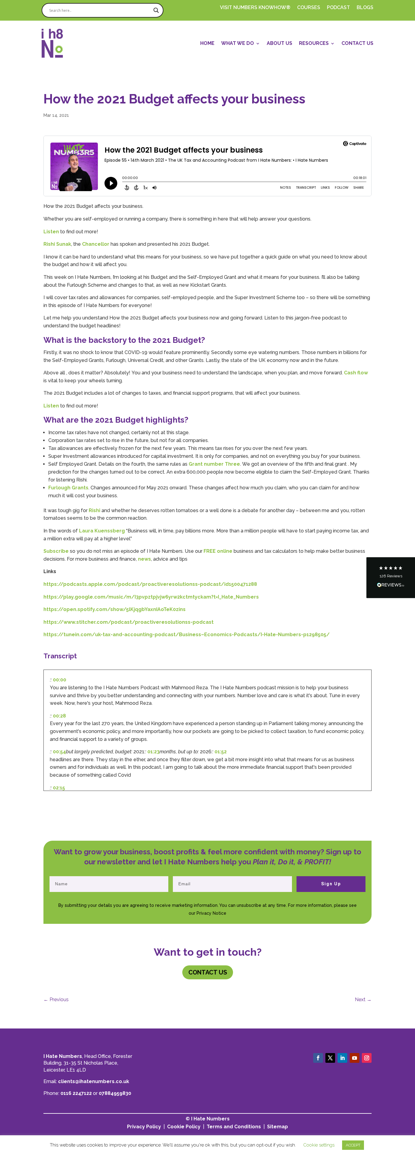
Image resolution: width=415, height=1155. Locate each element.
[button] (390, 577)
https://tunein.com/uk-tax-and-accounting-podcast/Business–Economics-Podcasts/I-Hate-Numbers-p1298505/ (186, 634)
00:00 (59, 680)
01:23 (153, 752)
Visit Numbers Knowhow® (255, 7)
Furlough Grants (68, 488)
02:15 (59, 788)
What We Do (237, 43)
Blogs (365, 7)
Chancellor (95, 244)
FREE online (218, 551)
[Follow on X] (330, 1058)
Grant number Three (214, 464)
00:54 (59, 752)
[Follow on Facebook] (318, 1058)
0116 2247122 (76, 1093)
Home (207, 43)
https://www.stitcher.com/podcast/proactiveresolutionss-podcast (128, 622)
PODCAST (338, 7)
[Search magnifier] (156, 10)
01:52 (220, 752)
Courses (308, 7)
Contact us (207, 972)
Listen (51, 232)
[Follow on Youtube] (354, 1058)
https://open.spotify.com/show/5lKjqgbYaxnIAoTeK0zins (114, 609)
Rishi (94, 510)
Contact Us (357, 43)
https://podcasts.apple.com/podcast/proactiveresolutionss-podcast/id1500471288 (150, 584)
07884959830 (115, 1093)
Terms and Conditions (234, 1127)
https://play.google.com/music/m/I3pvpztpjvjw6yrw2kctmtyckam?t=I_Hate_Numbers (151, 597)
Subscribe (56, 551)
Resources (314, 43)
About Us (279, 43)
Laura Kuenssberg (102, 531)
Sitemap (277, 1127)
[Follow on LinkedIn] (342, 1058)
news (144, 559)
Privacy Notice (211, 913)
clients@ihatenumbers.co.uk (93, 1081)
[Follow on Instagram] (367, 1058)
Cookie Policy (184, 1127)
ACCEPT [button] (353, 1145)
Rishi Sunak (57, 244)
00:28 (59, 716)
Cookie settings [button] (318, 1145)
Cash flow (356, 373)
